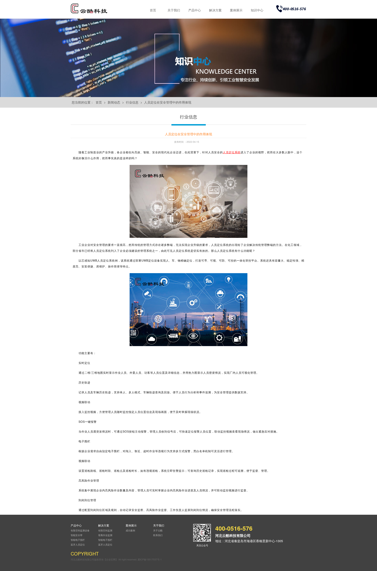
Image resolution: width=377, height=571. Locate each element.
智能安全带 (76, 535)
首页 (153, 10)
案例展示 (236, 10)
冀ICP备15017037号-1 (150, 559)
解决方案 (215, 10)
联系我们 (158, 535)
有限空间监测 (105, 530)
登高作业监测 (105, 535)
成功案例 (130, 530)
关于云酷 (158, 530)
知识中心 (257, 10)
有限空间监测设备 (80, 530)
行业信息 (132, 102)
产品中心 (194, 10)
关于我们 (173, 10)
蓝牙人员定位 (78, 544)
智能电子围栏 (78, 539)
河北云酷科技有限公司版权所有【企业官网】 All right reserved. (104, 559)
